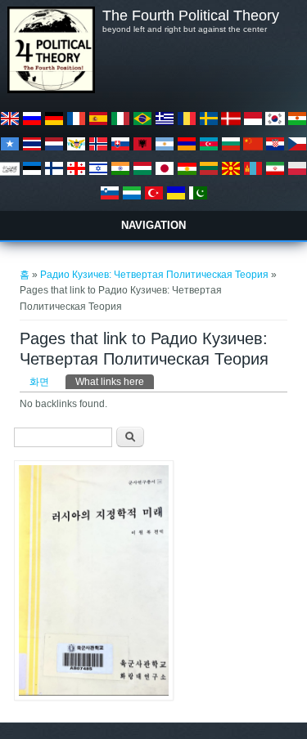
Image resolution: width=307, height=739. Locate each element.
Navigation (153, 225)
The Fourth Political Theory (190, 15)
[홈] (50, 90)
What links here (114, 381)
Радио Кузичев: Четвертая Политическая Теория (154, 274)
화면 (39, 381)
